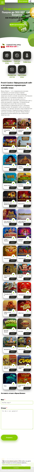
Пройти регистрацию (17, 24)
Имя (2, 400)
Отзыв (3, 408)
